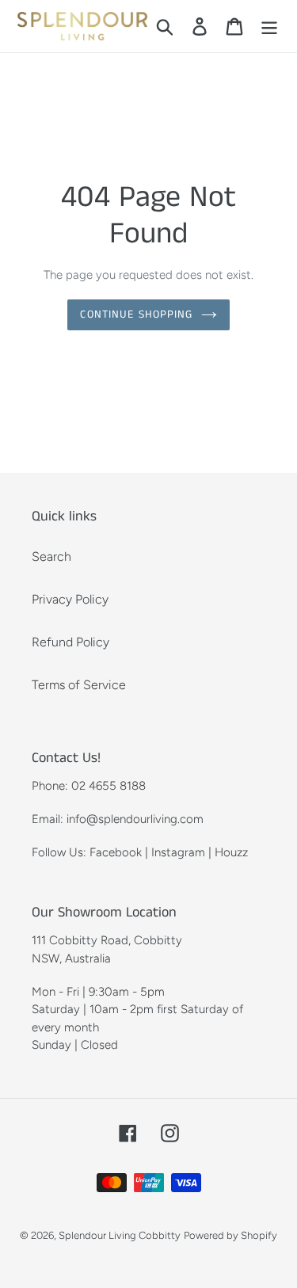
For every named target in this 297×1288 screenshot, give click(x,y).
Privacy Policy (70, 599)
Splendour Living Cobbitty (120, 1235)
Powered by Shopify (230, 1235)
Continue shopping (136, 314)
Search (51, 556)
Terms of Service (79, 684)
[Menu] (269, 26)
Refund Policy (70, 642)
